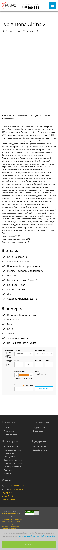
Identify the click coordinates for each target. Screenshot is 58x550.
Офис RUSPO (7, 496)
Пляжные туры (10, 453)
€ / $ (45, 374)
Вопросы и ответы (40, 446)
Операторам (38, 431)
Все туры (7, 473)
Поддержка (7, 492)
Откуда (17, 350)
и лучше (29, 385)
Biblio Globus (9, 361)
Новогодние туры (11, 446)
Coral (9, 365)
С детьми (8, 470)
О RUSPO (8, 427)
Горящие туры (10, 457)
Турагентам (9, 431)
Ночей (17, 361)
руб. (38, 374)
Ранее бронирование (13, 467)
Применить (44, 388)
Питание (18, 385)
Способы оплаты (40, 450)
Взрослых (38, 361)
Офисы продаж (8, 499)
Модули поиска (39, 427)
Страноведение (10, 434)
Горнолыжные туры (12, 450)
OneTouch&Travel (9, 353)
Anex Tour (9, 356)
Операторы (8, 350)
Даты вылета (40, 350)
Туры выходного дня (13, 463)
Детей (47, 361)
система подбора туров (10, 514)
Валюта (37, 371)
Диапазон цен (20, 371)
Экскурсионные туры (13, 460)
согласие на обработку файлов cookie (36, 536)
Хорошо (29, 544)
